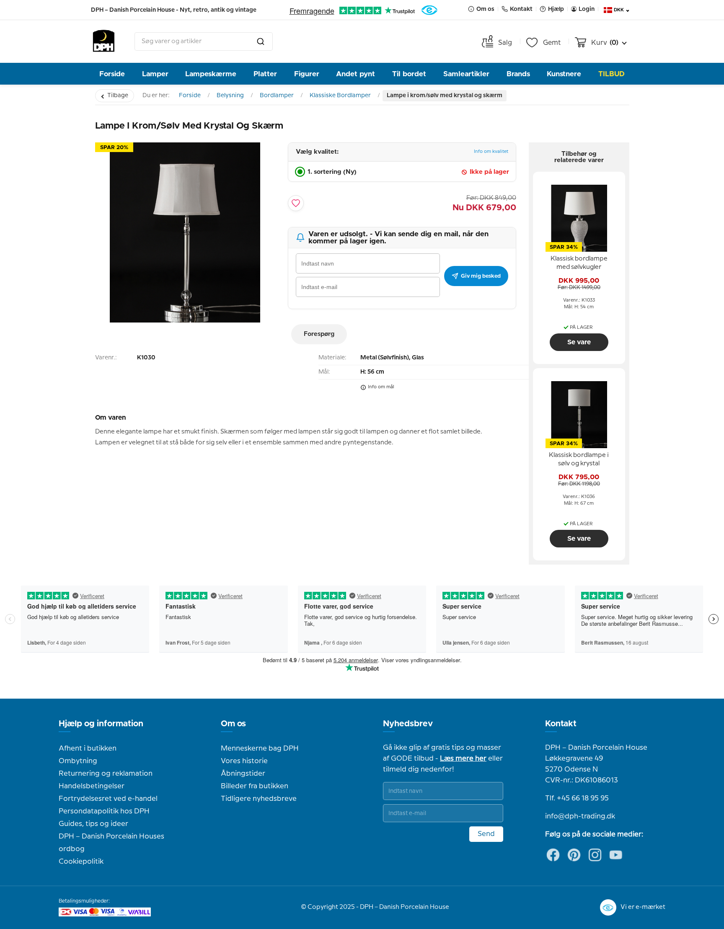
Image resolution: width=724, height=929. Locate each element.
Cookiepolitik (81, 861)
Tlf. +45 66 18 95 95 (577, 798)
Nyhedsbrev (408, 724)
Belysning (230, 95)
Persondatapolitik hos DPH (104, 811)
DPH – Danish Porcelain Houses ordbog (111, 842)
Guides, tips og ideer (93, 824)
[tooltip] (579, 263)
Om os (233, 724)
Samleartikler (466, 73)
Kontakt (561, 724)
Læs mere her (463, 758)
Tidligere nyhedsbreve (259, 798)
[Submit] (260, 41)
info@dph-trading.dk (580, 816)
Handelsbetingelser (91, 786)
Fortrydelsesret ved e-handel (108, 798)
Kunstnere (564, 73)
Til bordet (409, 73)
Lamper (155, 73)
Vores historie (244, 761)
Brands (518, 73)
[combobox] (203, 41)
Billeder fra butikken (254, 786)
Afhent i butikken (87, 748)
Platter (265, 73)
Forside (112, 73)
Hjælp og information (101, 724)
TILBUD (611, 73)
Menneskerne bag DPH (260, 748)
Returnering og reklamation (106, 773)
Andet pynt (355, 73)
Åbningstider (243, 773)
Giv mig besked (481, 276)
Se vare (579, 342)
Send (486, 834)
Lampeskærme (210, 73)
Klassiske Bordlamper (340, 95)
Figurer (306, 73)
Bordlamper (277, 95)
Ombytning (78, 761)
